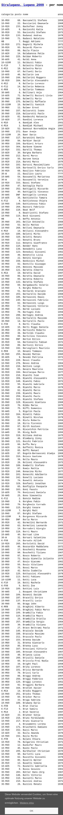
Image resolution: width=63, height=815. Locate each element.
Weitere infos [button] (27, 802)
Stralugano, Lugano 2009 (22, 5)
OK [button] (31, 810)
